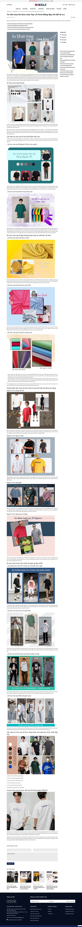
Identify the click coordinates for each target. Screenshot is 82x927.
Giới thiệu (49, 911)
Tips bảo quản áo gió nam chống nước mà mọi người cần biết (19, 23)
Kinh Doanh (64, 39)
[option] (12, 880)
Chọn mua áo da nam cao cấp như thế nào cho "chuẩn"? (18, 29)
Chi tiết (51, 1)
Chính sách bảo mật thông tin (36, 915)
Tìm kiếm (49, 909)
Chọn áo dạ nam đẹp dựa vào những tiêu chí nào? (17, 25)
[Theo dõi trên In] (14, 901)
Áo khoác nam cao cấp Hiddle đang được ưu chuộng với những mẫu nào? (67, 56)
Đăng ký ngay (70, 901)
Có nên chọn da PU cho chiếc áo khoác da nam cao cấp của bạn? (20, 27)
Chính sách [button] (33, 906)
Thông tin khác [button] (52, 906)
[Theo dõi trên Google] (11, 901)
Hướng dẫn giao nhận (69, 913)
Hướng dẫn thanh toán (69, 911)
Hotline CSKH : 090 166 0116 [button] (14, 906)
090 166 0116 (12, 915)
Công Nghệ (64, 42)
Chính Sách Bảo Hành (34, 920)
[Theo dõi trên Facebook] (8, 901)
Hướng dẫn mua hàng (69, 909)
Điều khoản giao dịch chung (35, 909)
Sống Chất (64, 37)
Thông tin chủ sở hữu (34, 911)
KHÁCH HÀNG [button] (68, 906)
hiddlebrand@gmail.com (19, 917)
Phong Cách (64, 34)
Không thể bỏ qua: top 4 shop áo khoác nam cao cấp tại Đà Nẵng (51, 887)
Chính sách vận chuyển (34, 913)
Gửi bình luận (10, 863)
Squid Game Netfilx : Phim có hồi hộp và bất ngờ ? (67, 61)
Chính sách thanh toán (34, 918)
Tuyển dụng (50, 913)
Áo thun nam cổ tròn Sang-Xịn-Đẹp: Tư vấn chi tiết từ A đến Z (67, 52)
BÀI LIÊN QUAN (11, 869)
